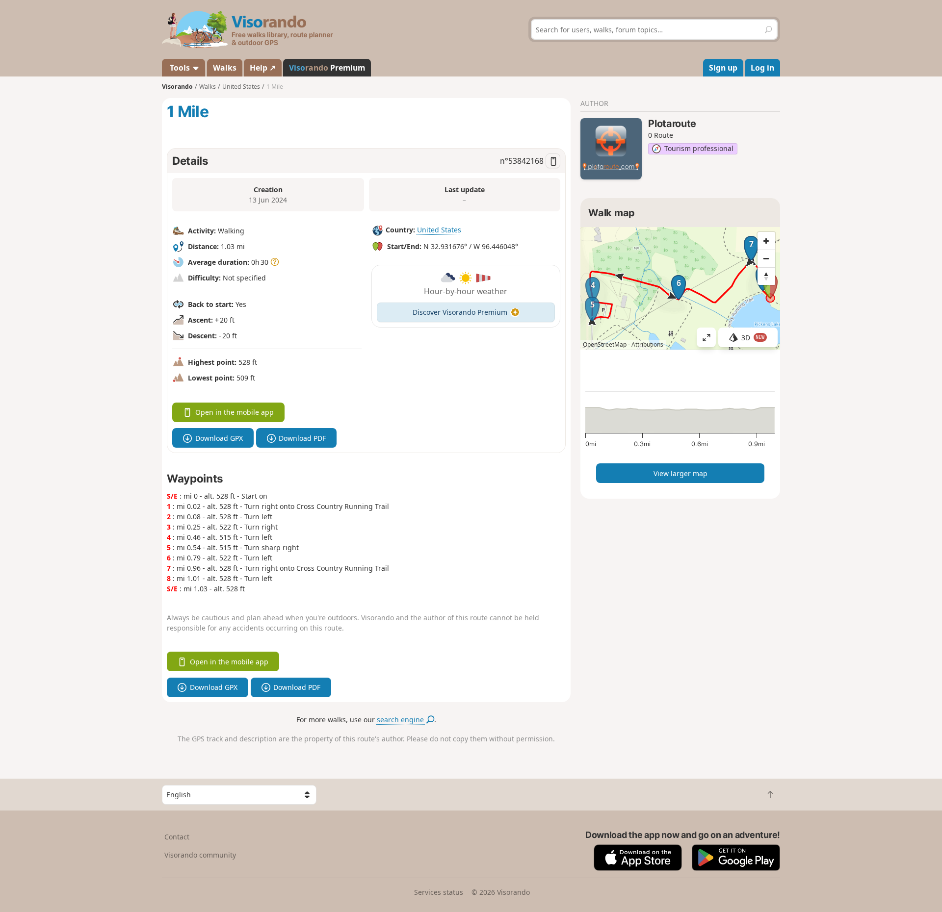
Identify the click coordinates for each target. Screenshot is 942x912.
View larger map (680, 473)
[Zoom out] (766, 258)
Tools (180, 67)
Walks (224, 67)
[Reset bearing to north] (766, 276)
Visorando (177, 86)
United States (439, 229)
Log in (762, 67)
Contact (176, 836)
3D (753, 337)
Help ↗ (263, 67)
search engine (401, 719)
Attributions (647, 344)
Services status (438, 892)
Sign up (723, 67)
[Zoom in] (766, 241)
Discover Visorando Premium (460, 312)
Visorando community (200, 855)
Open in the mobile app (234, 412)
